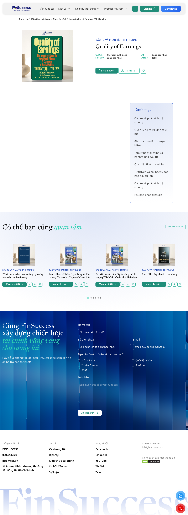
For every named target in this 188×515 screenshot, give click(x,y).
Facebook (101, 449)
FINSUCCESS (10, 449)
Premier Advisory (113, 8)
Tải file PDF (131, 70)
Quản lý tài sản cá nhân (149, 164)
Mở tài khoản (89, 360)
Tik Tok (100, 466)
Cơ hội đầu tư (58, 466)
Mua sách (108, 70)
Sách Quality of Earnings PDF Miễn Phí (87, 19)
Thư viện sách (59, 19)
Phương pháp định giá (148, 195)
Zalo (98, 472)
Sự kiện (54, 472)
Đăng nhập (171, 8)
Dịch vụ (62, 8)
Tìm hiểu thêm (174, 226)
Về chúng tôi (47, 8)
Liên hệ (148, 8)
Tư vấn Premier (90, 365)
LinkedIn (101, 455)
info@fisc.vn (10, 460)
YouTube (101, 460)
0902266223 (9, 455)
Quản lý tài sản (143, 360)
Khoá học (140, 365)
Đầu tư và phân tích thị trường (116, 39)
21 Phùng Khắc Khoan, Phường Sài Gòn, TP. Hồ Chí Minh (22, 468)
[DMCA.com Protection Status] (164, 461)
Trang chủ (23, 19)
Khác (84, 369)
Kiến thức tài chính (85, 8)
